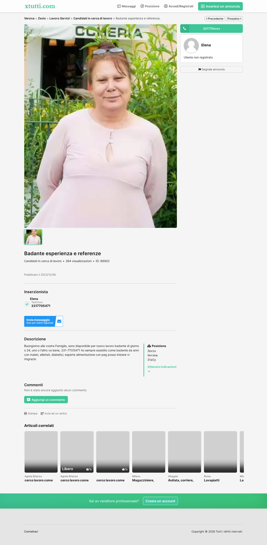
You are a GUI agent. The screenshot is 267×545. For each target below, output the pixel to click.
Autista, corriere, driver (181, 480)
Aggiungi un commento (48, 399)
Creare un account (160, 501)
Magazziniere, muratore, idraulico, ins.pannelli (147, 480)
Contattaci (31, 531)
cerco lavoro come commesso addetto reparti (75, 480)
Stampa (32, 413)
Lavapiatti (211, 480)
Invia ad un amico (55, 413)
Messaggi (128, 6)
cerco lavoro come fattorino (39, 480)
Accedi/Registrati (180, 6)
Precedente (215, 18)
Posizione (152, 6)
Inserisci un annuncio (222, 6)
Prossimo (233, 18)
